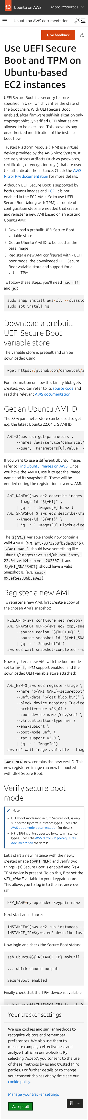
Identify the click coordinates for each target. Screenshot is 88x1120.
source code (63, 388)
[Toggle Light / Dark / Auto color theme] (77, 21)
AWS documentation (52, 394)
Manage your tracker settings (33, 1094)
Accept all (20, 1106)
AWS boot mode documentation (34, 827)
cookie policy (19, 1081)
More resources (64, 7)
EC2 (51, 191)
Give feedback (58, 35)
